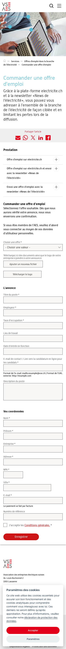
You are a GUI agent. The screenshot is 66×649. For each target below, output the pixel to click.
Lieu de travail (10, 333)
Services (15, 61)
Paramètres (33, 639)
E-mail (7, 495)
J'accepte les (29, 525)
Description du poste (14, 381)
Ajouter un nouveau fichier (23, 264)
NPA (5, 469)
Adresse (7, 456)
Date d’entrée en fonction (16, 346)
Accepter (33, 630)
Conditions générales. (37, 525)
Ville (5, 482)
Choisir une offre (12, 242)
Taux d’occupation (13, 320)
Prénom (7, 431)
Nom (6, 418)
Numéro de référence (14, 511)
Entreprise (8, 443)
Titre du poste (10, 294)
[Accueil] (6, 9)
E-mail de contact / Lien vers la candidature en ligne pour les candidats (32, 361)
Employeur (9, 307)
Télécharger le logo (22, 274)
